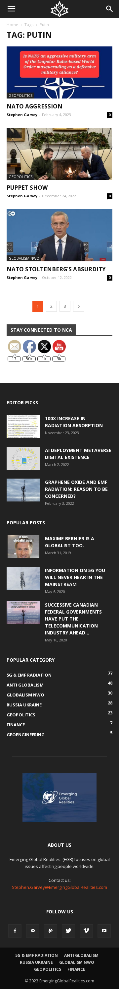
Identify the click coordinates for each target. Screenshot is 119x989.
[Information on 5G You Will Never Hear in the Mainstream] (23, 578)
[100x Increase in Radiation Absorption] (23, 426)
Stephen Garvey (22, 114)
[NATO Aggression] (59, 72)
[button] (109, 9)
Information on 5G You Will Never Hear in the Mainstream (75, 577)
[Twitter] (68, 931)
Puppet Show (27, 187)
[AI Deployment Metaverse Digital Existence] (23, 458)
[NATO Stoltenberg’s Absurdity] (59, 235)
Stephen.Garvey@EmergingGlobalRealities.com (59, 887)
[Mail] (32, 931)
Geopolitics (20, 95)
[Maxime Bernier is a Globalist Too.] (23, 546)
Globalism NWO (24, 258)
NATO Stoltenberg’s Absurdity (56, 269)
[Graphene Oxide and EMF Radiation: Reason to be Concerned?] (23, 490)
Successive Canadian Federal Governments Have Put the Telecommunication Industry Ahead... (73, 619)
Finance (76, 969)
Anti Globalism (81, 955)
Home (12, 25)
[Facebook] (14, 931)
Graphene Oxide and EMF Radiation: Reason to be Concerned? (76, 489)
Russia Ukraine (36, 962)
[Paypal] (50, 931)
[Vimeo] (86, 931)
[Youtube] (104, 931)
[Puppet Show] (59, 154)
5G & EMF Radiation (36, 955)
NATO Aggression (34, 106)
